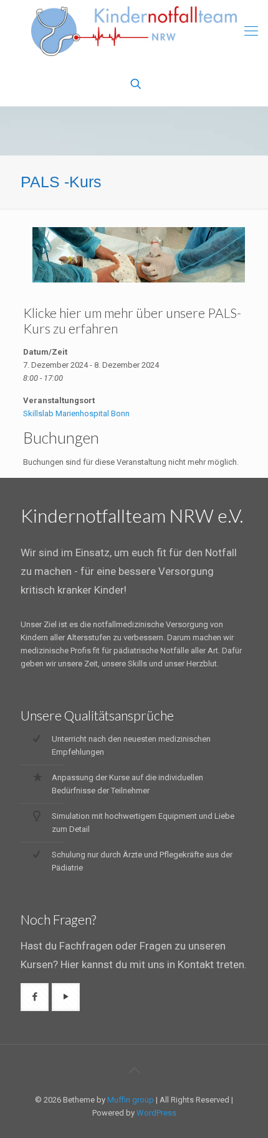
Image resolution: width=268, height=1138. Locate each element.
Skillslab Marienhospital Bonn (76, 413)
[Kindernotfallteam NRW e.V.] (134, 31)
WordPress (156, 1112)
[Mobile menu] (251, 31)
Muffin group (130, 1099)
